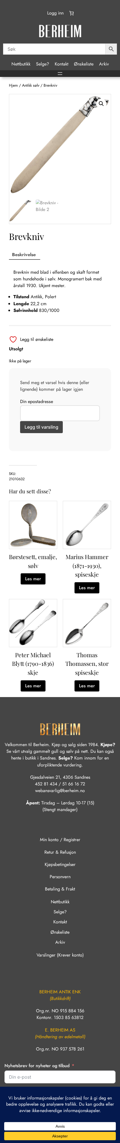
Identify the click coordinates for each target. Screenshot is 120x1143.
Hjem (13, 85)
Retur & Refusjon (60, 852)
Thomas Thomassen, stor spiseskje (87, 663)
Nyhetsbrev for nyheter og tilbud (36, 1065)
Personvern (60, 876)
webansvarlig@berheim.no (60, 790)
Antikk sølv (30, 85)
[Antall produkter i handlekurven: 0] (71, 13)
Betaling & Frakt (60, 889)
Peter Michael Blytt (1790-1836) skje (33, 663)
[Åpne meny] (60, 73)
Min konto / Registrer (60, 839)
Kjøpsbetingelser (60, 864)
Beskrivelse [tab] (24, 254)
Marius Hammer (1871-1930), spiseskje (87, 565)
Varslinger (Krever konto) (60, 955)
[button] (101, 104)
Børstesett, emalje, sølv (33, 561)
